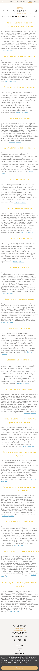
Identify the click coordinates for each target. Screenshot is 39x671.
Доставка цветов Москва (19, 360)
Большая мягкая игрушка (19, 209)
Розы (14, 16)
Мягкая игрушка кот (19, 179)
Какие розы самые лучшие (19, 522)
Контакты (23, 1)
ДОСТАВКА (19, 645)
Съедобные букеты (19, 268)
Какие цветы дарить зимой (19, 389)
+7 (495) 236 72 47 (19, 636)
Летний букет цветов (19, 328)
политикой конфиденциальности (15, 662)
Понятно (19, 668)
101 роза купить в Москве (19, 238)
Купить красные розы (19, 118)
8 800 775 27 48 (19, 633)
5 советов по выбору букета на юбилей (19, 551)
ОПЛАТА (19, 648)
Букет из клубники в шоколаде (19, 87)
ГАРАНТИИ (19, 650)
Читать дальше (7, 50)
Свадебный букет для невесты (19, 299)
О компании (14, 1)
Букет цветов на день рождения (19, 56)
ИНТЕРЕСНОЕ (19, 653)
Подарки (24, 16)
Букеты (5, 16)
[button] (2, 1)
